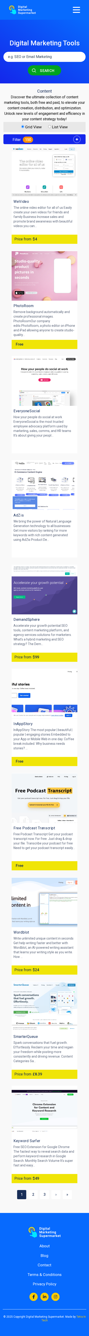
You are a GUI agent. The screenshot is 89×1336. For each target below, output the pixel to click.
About (44, 1246)
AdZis (18, 515)
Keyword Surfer (26, 1141)
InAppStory (23, 724)
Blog (44, 1255)
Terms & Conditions (45, 1274)
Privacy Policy (44, 1284)
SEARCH (47, 71)
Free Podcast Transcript (34, 828)
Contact (44, 1265)
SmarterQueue (25, 1036)
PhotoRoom (23, 306)
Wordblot (21, 932)
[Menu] (76, 10)
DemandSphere (26, 619)
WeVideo (21, 201)
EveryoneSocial (26, 411)
